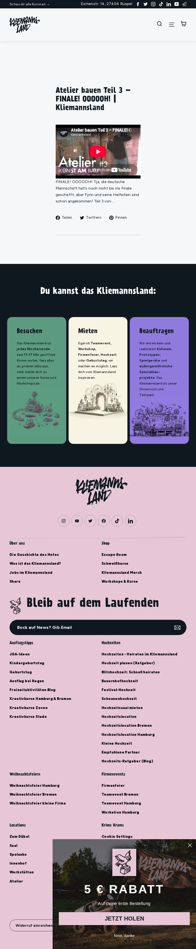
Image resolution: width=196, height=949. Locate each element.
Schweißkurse (115, 563)
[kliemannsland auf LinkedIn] (169, 3)
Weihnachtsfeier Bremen (33, 794)
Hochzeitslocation (119, 717)
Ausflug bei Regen (27, 681)
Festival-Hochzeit (119, 690)
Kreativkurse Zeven (29, 708)
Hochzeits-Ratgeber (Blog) (127, 761)
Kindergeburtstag (27, 663)
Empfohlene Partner (121, 752)
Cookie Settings (117, 836)
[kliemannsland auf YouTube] (176, 3)
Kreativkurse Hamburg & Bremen (40, 699)
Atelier (16, 881)
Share (15, 581)
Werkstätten (22, 872)
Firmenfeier (113, 785)
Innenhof (18, 863)
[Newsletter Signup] (184, 3)
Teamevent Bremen (120, 794)
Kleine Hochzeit (117, 743)
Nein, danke (124, 936)
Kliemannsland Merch (122, 572)
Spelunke (18, 854)
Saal (13, 845)
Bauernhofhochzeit (120, 681)
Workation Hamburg (120, 812)
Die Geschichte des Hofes (34, 555)
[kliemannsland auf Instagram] (153, 3)
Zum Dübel (19, 836)
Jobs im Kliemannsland (31, 572)
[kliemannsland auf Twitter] (145, 3)
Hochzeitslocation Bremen (127, 725)
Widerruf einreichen (34, 925)
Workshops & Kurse (120, 581)
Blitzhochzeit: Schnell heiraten (131, 672)
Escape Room (114, 555)
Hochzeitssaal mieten (122, 708)
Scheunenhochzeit (119, 699)
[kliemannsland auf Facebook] (138, 3)
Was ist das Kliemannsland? (35, 563)
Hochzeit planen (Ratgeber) (128, 663)
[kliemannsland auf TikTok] (161, 3)
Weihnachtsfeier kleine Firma (38, 803)
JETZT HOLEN (124, 918)
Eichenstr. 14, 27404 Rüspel (106, 3)
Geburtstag (21, 672)
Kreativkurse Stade (28, 717)
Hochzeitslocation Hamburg (128, 734)
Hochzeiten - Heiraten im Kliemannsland (139, 654)
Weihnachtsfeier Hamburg (35, 785)
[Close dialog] (190, 845)
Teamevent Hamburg (121, 803)
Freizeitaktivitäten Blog (33, 690)
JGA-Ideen (20, 654)
